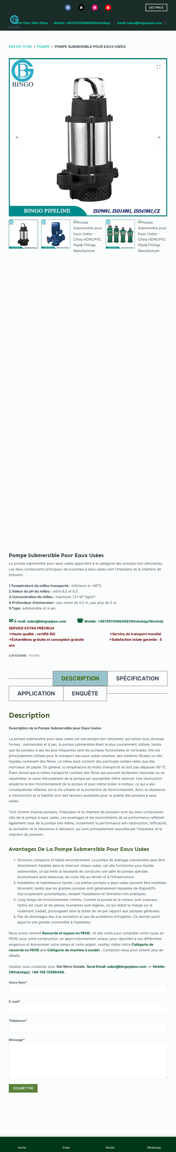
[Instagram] (95, 8)
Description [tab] (80, 678)
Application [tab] (36, 693)
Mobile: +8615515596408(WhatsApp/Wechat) (124, 621)
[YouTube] (108, 8)
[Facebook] (68, 8)
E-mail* (14, 1002)
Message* (17, 1040)
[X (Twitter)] (81, 8)
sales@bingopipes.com (46, 621)
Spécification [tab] (137, 678)
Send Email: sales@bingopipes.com (116, 966)
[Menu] (165, 23)
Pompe (34, 655)
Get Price (156, 7)
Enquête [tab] (85, 693)
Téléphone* (18, 1021)
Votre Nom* (18, 982)
